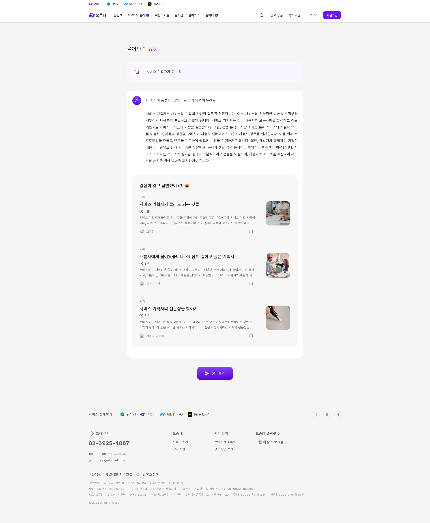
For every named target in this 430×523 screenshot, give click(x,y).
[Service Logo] (98, 15)
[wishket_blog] (327, 414)
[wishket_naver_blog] (337, 414)
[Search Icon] (261, 15)
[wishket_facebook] (316, 414)
